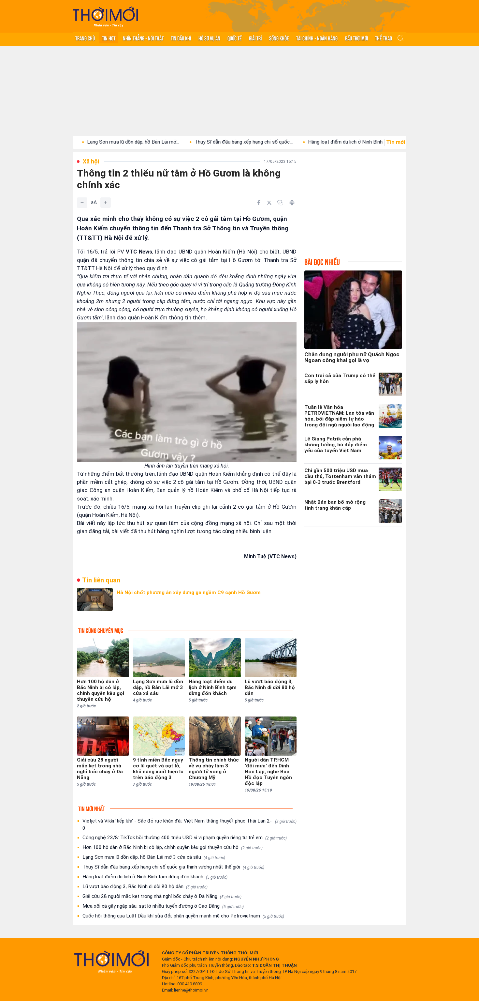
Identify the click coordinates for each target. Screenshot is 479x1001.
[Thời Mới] (111, 961)
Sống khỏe (279, 37)
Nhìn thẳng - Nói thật (143, 37)
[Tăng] (105, 202)
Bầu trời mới (356, 37)
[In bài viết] (292, 202)
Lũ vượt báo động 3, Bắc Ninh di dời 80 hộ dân (145, 886)
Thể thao (383, 37)
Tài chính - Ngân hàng (317, 37)
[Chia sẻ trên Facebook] (259, 203)
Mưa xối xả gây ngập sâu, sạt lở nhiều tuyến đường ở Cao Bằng (163, 906)
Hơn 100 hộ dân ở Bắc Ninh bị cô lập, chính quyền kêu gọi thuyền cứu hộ (172, 847)
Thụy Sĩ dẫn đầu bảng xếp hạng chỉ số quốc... (214, 142)
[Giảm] (82, 202)
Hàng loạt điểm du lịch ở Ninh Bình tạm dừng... (328, 142)
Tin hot (108, 37)
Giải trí (255, 37)
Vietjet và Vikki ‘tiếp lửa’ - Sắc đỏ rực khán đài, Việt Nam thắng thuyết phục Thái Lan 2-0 (189, 824)
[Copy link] (280, 202)
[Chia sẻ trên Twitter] (269, 203)
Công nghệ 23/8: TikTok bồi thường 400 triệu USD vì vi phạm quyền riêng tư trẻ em (184, 837)
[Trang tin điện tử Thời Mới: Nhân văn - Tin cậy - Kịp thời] (105, 16)
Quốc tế (234, 37)
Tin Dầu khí (181, 37)
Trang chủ (85, 37)
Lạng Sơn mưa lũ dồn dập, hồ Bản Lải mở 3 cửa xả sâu (153, 857)
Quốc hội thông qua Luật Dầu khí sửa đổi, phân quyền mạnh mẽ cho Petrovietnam (183, 916)
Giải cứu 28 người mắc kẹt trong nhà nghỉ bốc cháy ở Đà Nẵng (161, 896)
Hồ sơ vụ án (209, 37)
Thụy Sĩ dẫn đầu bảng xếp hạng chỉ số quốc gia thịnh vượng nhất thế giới (173, 867)
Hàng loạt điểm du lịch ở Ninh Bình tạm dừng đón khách (154, 877)
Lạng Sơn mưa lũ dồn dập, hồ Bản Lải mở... (104, 142)
